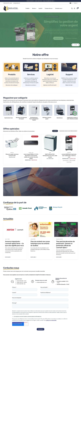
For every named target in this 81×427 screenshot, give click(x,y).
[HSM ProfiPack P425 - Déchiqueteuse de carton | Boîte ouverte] (50, 143)
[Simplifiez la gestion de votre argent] (60, 30)
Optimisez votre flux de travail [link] (49, 85)
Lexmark (69, 152)
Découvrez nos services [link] (31, 85)
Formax (12, 152)
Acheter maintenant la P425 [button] (63, 187)
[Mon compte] (74, 8)
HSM (50, 152)
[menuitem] (8, 3)
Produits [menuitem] (27, 8)
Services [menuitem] (34, 8)
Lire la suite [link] (7, 257)
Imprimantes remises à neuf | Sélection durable (68, 130)
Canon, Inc (31, 152)
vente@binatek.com (16, 3)
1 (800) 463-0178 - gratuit (7, 3)
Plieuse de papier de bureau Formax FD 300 (12, 155)
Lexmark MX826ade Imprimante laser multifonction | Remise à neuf (69, 156)
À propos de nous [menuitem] (48, 8)
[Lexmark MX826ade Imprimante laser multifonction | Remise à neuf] (69, 143)
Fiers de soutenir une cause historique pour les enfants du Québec (40, 243)
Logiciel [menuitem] (40, 8)
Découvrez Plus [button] (58, 38)
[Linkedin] (72, 3)
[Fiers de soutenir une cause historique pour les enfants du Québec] (40, 229)
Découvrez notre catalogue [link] (11, 85)
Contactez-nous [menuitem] (58, 8)
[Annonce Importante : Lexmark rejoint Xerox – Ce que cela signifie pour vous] (15, 229)
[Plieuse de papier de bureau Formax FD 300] (12, 143)
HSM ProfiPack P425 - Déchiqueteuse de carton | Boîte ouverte (50, 156)
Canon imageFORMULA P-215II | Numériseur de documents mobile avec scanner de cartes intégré (31, 156)
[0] (77, 8)
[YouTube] (70, 3)
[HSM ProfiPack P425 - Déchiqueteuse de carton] (54, 182)
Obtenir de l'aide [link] (68, 85)
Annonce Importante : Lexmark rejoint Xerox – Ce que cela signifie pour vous (14, 243)
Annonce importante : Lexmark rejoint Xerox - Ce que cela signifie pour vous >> (40, 0)
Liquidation (55, 130)
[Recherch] (72, 8)
